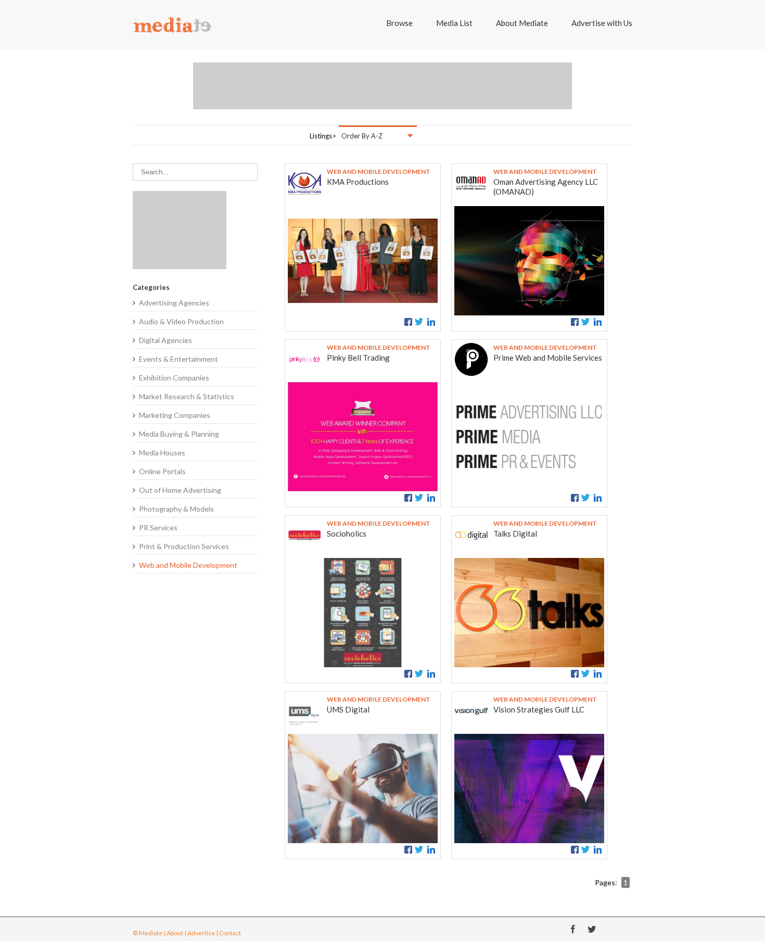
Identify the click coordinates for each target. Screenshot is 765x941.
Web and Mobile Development (188, 565)
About (175, 933)
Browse (399, 23)
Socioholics (346, 533)
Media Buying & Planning (179, 433)
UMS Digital (348, 709)
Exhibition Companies (174, 377)
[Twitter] (592, 929)
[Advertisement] (382, 85)
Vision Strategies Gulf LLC (538, 709)
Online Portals (162, 471)
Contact (230, 933)
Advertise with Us (601, 23)
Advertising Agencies (174, 302)
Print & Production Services (184, 546)
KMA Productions (358, 181)
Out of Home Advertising (180, 490)
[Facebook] (573, 929)
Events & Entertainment (178, 358)
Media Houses (162, 452)
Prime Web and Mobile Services (547, 357)
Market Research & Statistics (186, 396)
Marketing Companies (174, 415)
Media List (454, 23)
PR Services (158, 527)
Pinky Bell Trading (358, 357)
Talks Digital (515, 533)
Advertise (201, 933)
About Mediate (522, 23)
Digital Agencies (165, 340)
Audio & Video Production (181, 321)
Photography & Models (176, 508)
